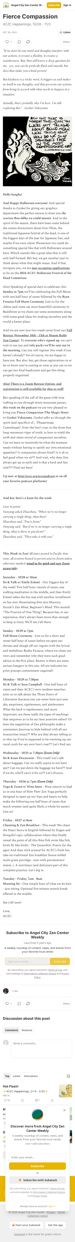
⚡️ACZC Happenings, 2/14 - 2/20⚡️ (25, 1091)
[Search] (68, 1076)
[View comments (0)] (19, 42)
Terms (61, 1212)
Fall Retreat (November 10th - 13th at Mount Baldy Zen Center (37, 335)
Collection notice (37, 1216)
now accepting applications (51, 268)
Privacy (51, 1212)
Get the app (55, 1225)
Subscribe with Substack (40, 1180)
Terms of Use (57, 1188)
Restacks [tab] (27, 1030)
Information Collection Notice (49, 1192)
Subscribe (54, 5)
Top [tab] (7, 1076)
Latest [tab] (16, 1076)
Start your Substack (27, 1225)
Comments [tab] (11, 1030)
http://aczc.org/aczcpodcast (36, 476)
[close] (64, 1110)
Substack (19, 1234)
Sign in (67, 5)
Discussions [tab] (31, 1076)
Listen (67, 32)
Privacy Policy (39, 1195)
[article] (37, 1093)
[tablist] (18, 1030)
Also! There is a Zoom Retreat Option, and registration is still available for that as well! (33, 386)
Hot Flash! (11, 1086)
